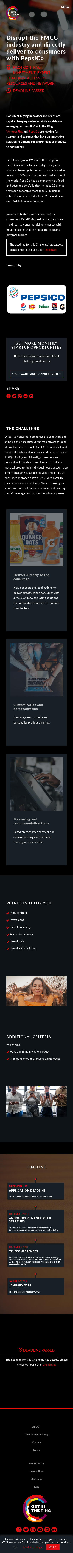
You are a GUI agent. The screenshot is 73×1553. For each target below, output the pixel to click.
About (36, 1426)
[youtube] (40, 1530)
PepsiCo (34, 131)
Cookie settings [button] (32, 1547)
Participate (36, 1463)
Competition (36, 1471)
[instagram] (47, 1530)
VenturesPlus (14, 131)
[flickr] (54, 1530)
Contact (36, 1442)
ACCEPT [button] (52, 1547)
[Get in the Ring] (17, 13)
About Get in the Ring (36, 1434)
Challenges (50, 249)
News (36, 1450)
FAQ (36, 1486)
